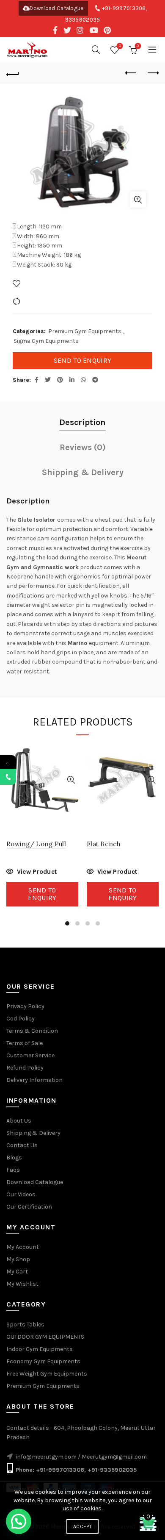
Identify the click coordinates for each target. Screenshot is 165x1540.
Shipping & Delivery (83, 472)
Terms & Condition (32, 1030)
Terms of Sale (24, 1043)
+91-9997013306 (124, 8)
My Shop (18, 1259)
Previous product (131, 73)
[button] (18, 1521)
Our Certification (29, 1206)
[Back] (12, 73)
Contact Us (22, 1145)
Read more (31, 873)
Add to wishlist (43, 283)
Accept (82, 1526)
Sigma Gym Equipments (46, 341)
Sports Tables (25, 1324)
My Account (22, 1247)
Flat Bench (104, 844)
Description (82, 422)
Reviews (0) (83, 447)
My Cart (17, 1271)
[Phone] (8, 777)
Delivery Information (34, 1080)
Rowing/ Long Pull (36, 844)
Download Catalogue (56, 8)
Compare (35, 301)
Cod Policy (20, 1018)
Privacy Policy (25, 1006)
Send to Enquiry (83, 360)
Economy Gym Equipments (43, 1361)
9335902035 (82, 20)
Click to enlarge (138, 200)
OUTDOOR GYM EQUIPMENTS (45, 1336)
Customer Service (30, 1055)
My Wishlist (22, 1283)
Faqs (13, 1169)
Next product (152, 73)
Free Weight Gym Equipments (46, 1373)
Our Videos (21, 1194)
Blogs (14, 1157)
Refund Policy (25, 1067)
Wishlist (120, 46)
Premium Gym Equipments (84, 331)
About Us (18, 1120)
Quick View (70, 780)
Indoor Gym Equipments (39, 1349)
